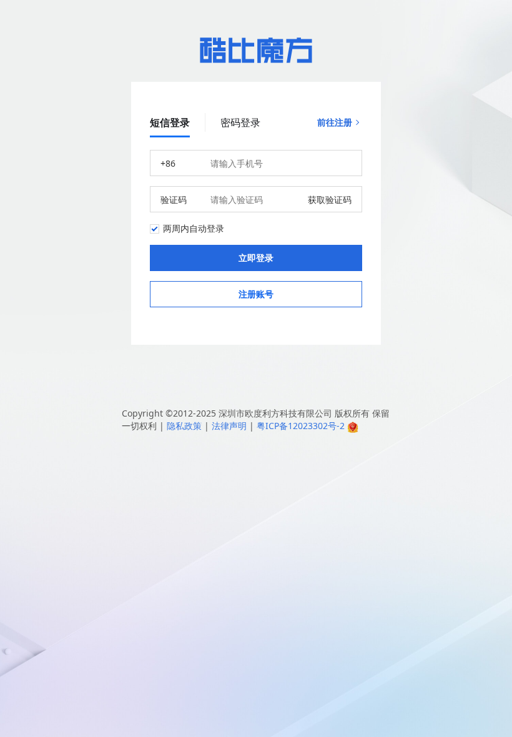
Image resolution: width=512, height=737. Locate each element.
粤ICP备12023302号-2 (301, 426)
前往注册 (334, 122)
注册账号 (256, 294)
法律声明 (229, 426)
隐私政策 (184, 426)
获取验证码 (330, 199)
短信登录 (170, 122)
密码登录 (240, 122)
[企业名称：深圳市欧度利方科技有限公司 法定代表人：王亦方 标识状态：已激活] (352, 426)
